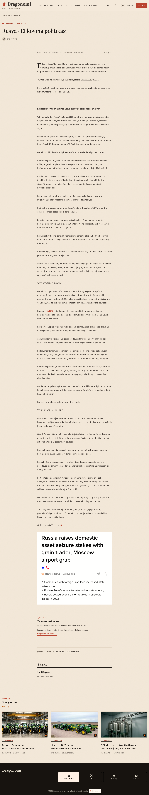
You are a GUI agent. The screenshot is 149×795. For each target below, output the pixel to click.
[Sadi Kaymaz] (4, 39)
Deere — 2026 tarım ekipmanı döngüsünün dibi (66, 746)
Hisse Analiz (75, 5)
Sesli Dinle (107, 5)
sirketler (9, 740)
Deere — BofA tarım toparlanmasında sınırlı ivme (18, 746)
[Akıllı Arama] (116, 5)
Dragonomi (59, 791)
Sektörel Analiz (91, 5)
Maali (85, 791)
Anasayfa (6, 15)
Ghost (78, 791)
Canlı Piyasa (61, 5)
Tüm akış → (6, 707)
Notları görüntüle (45, 676)
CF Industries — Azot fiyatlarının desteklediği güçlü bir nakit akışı (119, 746)
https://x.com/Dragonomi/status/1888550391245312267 (75, 79)
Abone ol (141, 5)
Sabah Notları (46, 5)
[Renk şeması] (123, 5)
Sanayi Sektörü (21, 23)
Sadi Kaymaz (12, 39)
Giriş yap (130, 5)
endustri (17, 15)
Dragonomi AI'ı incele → (47, 634)
